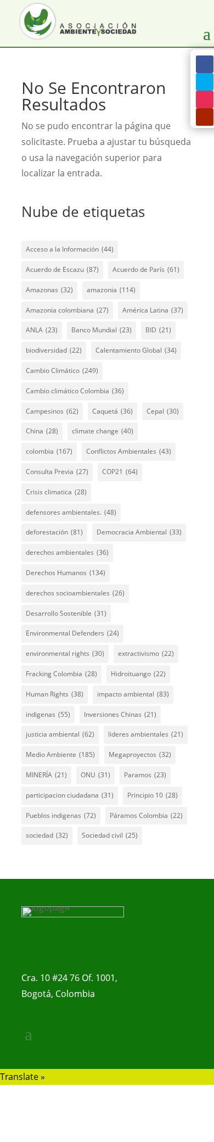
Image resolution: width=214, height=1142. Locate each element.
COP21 (120, 471)
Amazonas (49, 289)
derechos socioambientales (75, 593)
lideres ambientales (145, 734)
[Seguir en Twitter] (204, 82)
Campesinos (52, 411)
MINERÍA (46, 774)
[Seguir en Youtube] (204, 117)
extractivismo (146, 653)
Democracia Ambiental (139, 532)
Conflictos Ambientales (128, 451)
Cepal (163, 411)
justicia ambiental (60, 734)
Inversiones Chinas (120, 714)
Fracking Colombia (61, 673)
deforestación (54, 532)
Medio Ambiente (60, 754)
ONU (95, 774)
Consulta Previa (57, 471)
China (42, 431)
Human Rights (54, 694)
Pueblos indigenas (61, 815)
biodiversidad (54, 350)
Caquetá (112, 411)
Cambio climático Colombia (75, 390)
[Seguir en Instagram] (204, 99)
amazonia (111, 289)
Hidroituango (138, 673)
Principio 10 (152, 795)
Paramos (145, 774)
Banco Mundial (101, 330)
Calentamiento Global (136, 350)
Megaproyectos (140, 754)
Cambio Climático (62, 370)
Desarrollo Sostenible (66, 613)
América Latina (152, 310)
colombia (49, 451)
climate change (102, 431)
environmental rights (65, 653)
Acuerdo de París (145, 269)
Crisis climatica (56, 492)
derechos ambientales (67, 552)
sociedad (47, 835)
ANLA (42, 330)
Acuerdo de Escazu (62, 269)
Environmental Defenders (72, 633)
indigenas (48, 714)
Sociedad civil (110, 835)
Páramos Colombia (146, 815)
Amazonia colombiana (67, 310)
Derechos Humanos (65, 572)
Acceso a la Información (70, 249)
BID (158, 330)
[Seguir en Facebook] (204, 64)
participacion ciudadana (70, 795)
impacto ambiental (133, 694)
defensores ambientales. (71, 512)
